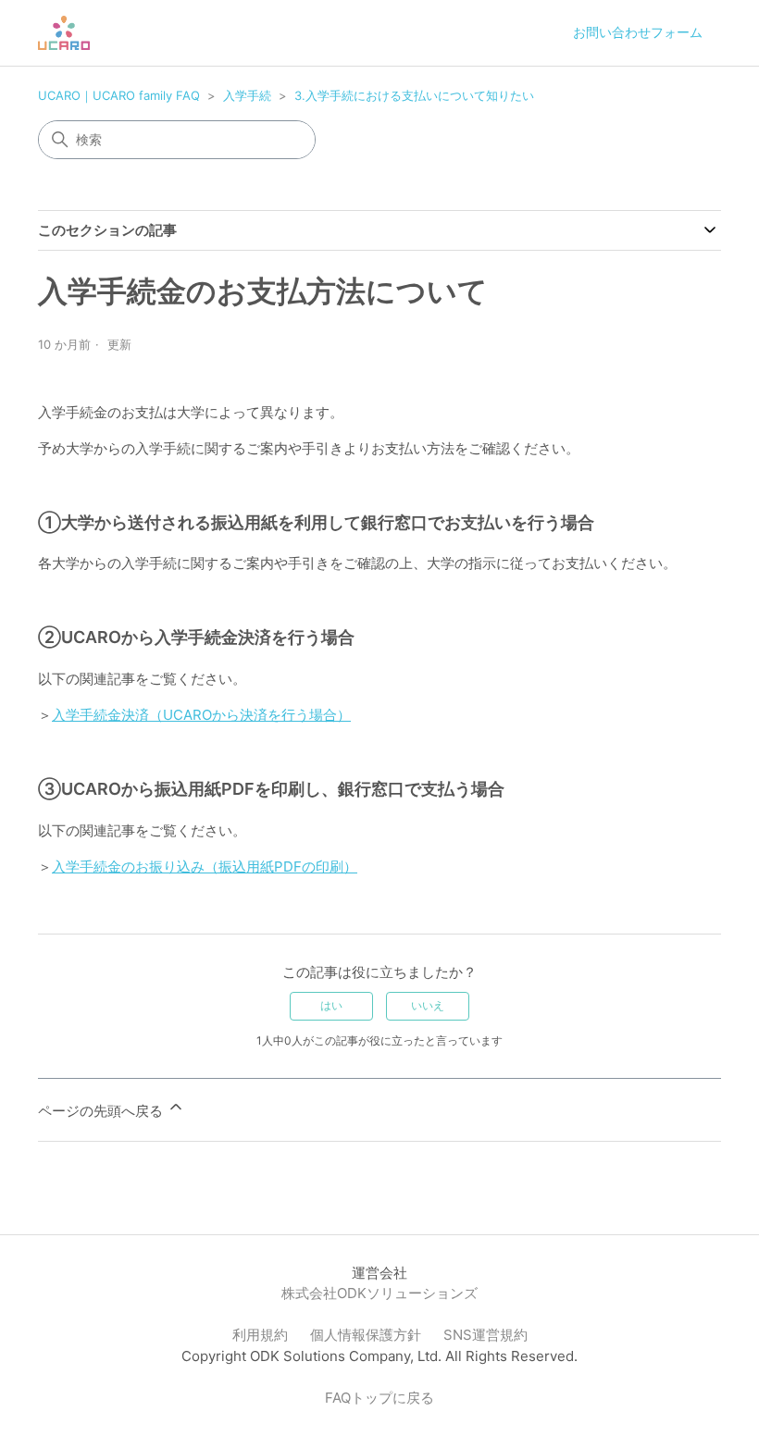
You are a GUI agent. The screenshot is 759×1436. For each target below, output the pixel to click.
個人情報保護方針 (365, 1334)
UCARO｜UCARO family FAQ (119, 95)
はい (331, 1005)
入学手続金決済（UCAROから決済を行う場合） (201, 715)
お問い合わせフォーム (638, 32)
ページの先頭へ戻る (102, 1111)
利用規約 (260, 1334)
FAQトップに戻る (379, 1397)
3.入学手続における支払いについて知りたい (414, 95)
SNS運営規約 (485, 1334)
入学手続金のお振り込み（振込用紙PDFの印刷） (204, 866)
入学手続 (247, 95)
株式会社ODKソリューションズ (379, 1293)
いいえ (427, 1005)
